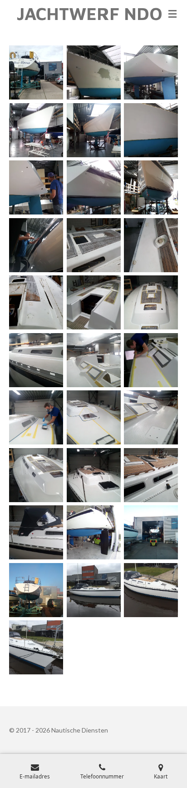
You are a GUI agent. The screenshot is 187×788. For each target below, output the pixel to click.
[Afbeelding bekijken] (36, 72)
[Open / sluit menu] (172, 14)
